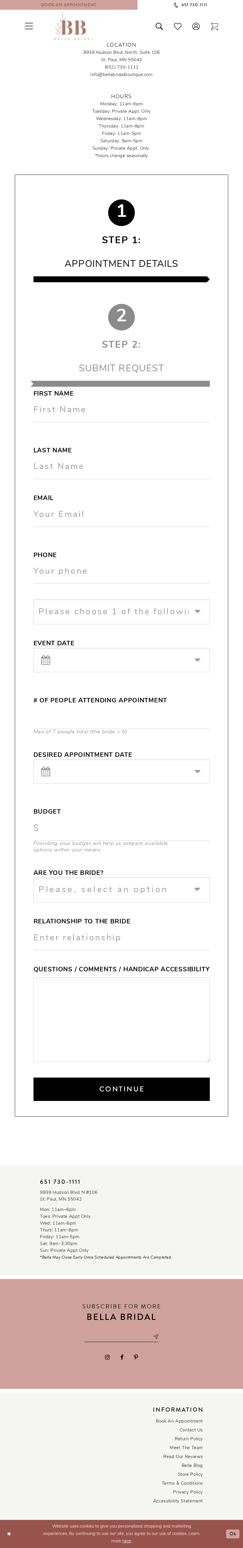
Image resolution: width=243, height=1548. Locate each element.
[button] (196, 26)
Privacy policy (188, 1492)
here (126, 1541)
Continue (122, 1089)
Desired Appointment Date (82, 755)
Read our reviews (183, 1457)
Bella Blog (192, 1466)
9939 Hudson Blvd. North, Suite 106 (121, 53)
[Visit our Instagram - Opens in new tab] (107, 1357)
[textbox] (126, 612)
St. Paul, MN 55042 (121, 60)
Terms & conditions (182, 1483)
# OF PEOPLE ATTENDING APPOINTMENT (100, 701)
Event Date (54, 644)
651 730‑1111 (60, 1182)
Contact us (191, 1430)
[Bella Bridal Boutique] (73, 26)
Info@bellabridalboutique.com (121, 75)
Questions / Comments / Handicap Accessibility (121, 970)
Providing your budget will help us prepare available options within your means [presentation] (100, 847)
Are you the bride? (68, 873)
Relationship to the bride (82, 922)
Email (43, 498)
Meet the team (186, 1448)
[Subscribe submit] (156, 1337)
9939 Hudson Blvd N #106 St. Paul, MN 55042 (68, 1196)
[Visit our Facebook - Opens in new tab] (122, 1357)
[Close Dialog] (9, 1534)
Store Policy (190, 1475)
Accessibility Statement (178, 1501)
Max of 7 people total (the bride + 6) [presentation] (80, 732)
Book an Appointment (179, 1421)
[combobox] (121, 611)
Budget (47, 812)
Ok (233, 1534)
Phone (45, 555)
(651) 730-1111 (122, 67)
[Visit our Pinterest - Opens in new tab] (136, 1357)
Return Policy (189, 1439)
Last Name (52, 451)
